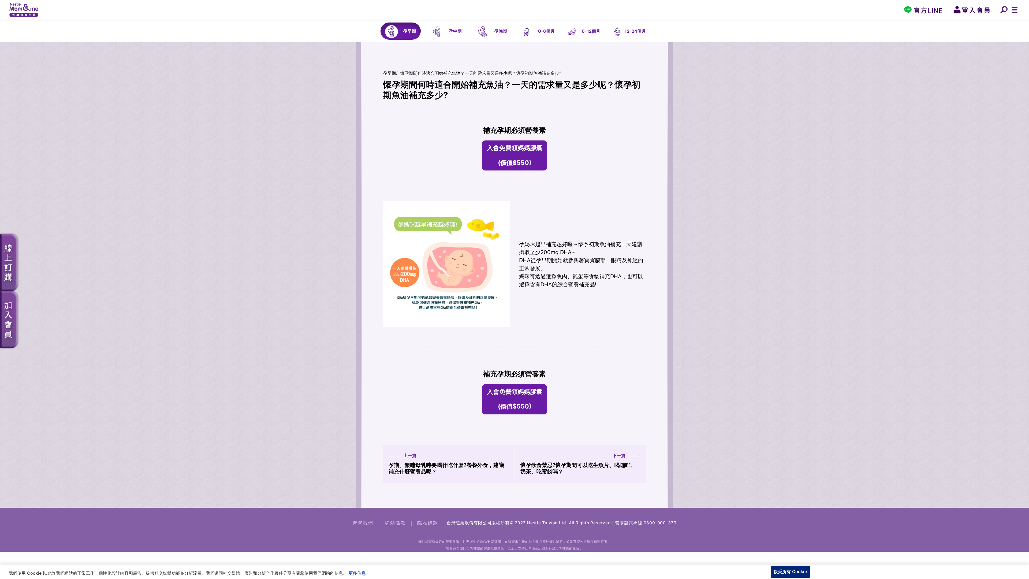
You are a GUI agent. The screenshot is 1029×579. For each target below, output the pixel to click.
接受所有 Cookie (790, 571)
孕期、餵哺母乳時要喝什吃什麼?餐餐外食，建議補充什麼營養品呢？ (446, 464)
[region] (514, 572)
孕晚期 (500, 31)
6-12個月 (591, 31)
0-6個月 (546, 31)
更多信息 (357, 573)
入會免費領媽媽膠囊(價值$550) (514, 155)
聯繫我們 (362, 523)
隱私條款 (427, 523)
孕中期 (455, 31)
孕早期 (409, 31)
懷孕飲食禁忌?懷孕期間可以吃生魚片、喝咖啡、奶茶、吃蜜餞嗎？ (578, 464)
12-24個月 (635, 31)
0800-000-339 (660, 522)
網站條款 (395, 523)
